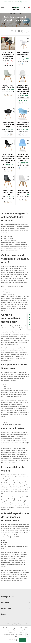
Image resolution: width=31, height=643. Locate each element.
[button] (29, 321)
